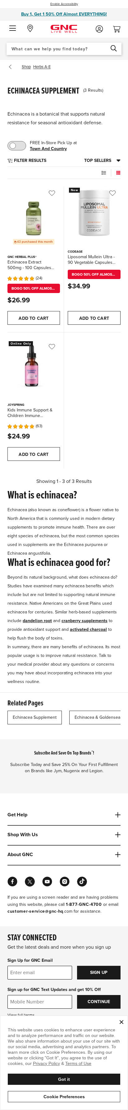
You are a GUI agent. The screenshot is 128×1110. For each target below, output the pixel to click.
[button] (12, 29)
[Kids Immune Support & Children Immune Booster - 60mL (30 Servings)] (33, 366)
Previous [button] (11, 67)
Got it (64, 1079)
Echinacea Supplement (35, 717)
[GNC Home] (64, 28)
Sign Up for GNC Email (30, 960)
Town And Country (48, 148)
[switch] (16, 145)
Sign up (98, 972)
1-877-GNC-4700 (84, 904)
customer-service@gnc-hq (35, 911)
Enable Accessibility (64, 4)
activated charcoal (88, 629)
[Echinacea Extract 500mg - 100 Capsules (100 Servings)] (33, 212)
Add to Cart (33, 318)
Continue (99, 1001)
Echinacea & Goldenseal (98, 717)
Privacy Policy (46, 1063)
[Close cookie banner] (121, 1022)
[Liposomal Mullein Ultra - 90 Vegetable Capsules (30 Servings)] (94, 212)
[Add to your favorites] (56, 193)
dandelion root (37, 620)
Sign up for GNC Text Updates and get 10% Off (54, 989)
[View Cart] (119, 27)
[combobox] (64, 49)
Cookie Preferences (64, 1096)
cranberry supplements (84, 620)
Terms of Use (78, 1063)
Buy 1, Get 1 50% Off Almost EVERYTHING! (64, 14)
